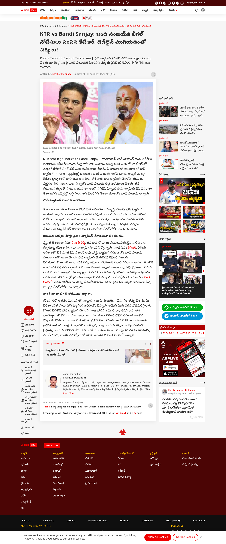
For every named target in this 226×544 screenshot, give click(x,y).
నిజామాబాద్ (91, 471)
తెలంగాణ (79, 10)
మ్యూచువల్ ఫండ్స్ (191, 458)
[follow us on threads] (165, 3)
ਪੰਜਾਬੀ (99, 3)
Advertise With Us (97, 521)
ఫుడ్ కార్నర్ (155, 464)
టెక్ (22, 508)
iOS (134, 413)
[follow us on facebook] (160, 3)
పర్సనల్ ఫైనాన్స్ (190, 464)
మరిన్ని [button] (172, 10)
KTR (58, 407)
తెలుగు (65, 3)
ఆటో (103, 10)
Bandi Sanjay (69, 407)
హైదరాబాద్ (61, 26)
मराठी (91, 3)
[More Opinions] (202, 383)
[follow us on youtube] (169, 3)
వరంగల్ (89, 458)
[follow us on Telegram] (178, 3)
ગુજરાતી (116, 3)
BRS (80, 407)
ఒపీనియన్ (30, 355)
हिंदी (73, 3)
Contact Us (199, 521)
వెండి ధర (29, 427)
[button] (29, 313)
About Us (26, 521)
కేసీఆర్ (132, 248)
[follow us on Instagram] (173, 3)
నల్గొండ (89, 464)
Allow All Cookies (158, 537)
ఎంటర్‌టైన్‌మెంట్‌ (125, 454)
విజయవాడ (58, 483)
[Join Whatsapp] (182, 3)
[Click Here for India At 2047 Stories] (74, 18)
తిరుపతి (57, 477)
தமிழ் (126, 3)
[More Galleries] (202, 239)
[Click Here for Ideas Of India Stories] (87, 18)
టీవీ (119, 464)
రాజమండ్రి (58, 464)
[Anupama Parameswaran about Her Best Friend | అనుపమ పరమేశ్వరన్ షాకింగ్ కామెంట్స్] (170, 212)
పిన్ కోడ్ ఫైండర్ (28, 380)
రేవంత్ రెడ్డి (78, 243)
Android (121, 413)
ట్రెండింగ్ (25, 483)
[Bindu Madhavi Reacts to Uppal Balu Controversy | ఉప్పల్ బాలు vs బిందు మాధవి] (194, 212)
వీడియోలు (30, 325)
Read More (68, 393)
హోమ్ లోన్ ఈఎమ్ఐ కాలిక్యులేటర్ (31, 389)
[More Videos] (202, 175)
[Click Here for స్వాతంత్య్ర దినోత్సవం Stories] (53, 18)
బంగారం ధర (29, 421)
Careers (70, 521)
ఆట (135, 10)
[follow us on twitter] (156, 3)
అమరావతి (58, 458)
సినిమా (125, 10)
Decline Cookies (185, 537)
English (81, 3)
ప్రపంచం (25, 464)
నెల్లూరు (57, 489)
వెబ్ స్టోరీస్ (29, 336)
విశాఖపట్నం (59, 496)
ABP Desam (90, 407)
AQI (27, 433)
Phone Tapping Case (109, 407)
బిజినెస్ (92, 10)
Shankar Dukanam (61, 74)
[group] (98, 356)
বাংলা (107, 3)
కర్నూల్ (56, 471)
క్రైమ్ (23, 496)
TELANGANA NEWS (132, 407)
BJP (53, 407)
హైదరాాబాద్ (91, 483)
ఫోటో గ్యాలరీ (31, 341)
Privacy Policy (173, 521)
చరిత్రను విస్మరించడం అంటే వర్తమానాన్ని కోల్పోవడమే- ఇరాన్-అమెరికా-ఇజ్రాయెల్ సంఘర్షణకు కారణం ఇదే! (179, 406)
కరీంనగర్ (89, 477)
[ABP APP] (170, 367)
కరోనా (24, 471)
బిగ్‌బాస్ (113, 10)
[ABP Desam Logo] (29, 10)
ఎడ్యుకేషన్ (26, 502)
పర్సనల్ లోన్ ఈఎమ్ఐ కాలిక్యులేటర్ (31, 400)
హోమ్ (42, 10)
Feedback (48, 521)
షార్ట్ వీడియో (30, 330)
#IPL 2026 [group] (168, 333)
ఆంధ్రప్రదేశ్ (65, 10)
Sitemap (124, 521)
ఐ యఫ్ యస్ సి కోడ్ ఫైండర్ (30, 370)
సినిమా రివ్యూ (28, 348)
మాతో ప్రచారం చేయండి (196, 3)
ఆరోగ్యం (154, 458)
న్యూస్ (53, 10)
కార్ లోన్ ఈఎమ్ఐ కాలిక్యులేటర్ (31, 411)
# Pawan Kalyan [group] (186, 333)
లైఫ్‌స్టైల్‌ (145, 10)
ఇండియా (25, 458)
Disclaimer (147, 521)
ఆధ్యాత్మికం (158, 10)
